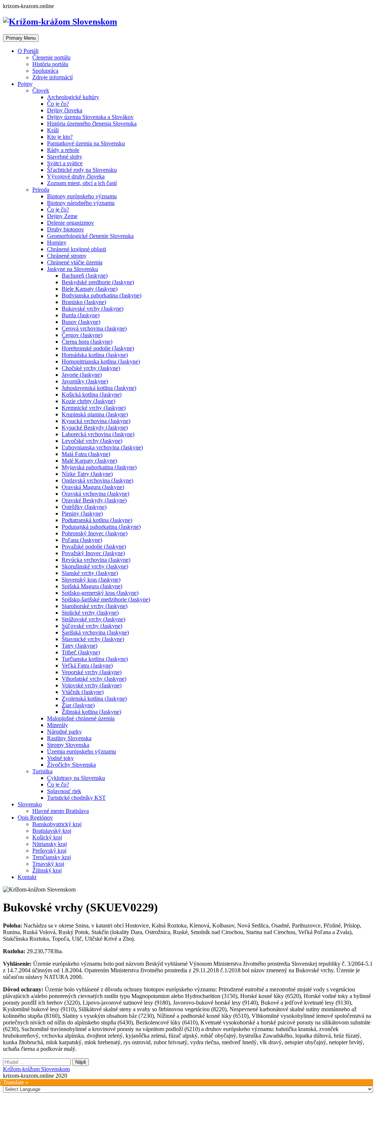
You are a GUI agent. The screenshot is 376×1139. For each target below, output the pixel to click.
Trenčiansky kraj (51, 857)
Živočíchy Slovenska (71, 765)
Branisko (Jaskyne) (84, 302)
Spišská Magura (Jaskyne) (92, 586)
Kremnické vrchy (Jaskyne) (94, 408)
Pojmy (25, 84)
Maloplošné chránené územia (81, 718)
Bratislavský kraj (51, 831)
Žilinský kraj (47, 870)
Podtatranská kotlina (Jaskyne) (97, 520)
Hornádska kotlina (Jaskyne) (95, 355)
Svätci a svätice (65, 163)
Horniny (56, 242)
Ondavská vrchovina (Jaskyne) (97, 480)
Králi (53, 130)
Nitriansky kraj (49, 844)
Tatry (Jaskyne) (79, 646)
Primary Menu (21, 38)
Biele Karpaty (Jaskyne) (90, 289)
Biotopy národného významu (81, 203)
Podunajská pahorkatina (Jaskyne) (101, 527)
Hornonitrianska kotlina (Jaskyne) (101, 361)
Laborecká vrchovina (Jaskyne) (98, 434)
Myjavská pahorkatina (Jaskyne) (99, 467)
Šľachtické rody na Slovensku (82, 170)
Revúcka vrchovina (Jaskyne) (96, 560)
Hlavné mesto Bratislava (60, 811)
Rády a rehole (63, 150)
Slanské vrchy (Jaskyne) (90, 573)
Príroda (40, 190)
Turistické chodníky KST (76, 798)
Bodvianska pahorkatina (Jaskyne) (101, 295)
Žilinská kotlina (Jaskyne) (91, 712)
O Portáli (28, 51)
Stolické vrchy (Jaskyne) (90, 613)
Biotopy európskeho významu (82, 196)
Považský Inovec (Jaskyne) (93, 553)
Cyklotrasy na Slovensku (76, 778)
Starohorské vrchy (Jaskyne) (94, 606)
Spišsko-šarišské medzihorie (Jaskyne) (106, 599)
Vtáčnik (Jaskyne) (83, 692)
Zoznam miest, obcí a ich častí (82, 183)
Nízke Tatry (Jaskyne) (87, 474)
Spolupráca (45, 71)
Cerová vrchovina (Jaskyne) (94, 328)
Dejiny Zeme (62, 216)
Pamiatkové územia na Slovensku (86, 143)
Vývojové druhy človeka (76, 176)
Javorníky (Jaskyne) (85, 381)
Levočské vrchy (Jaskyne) (92, 441)
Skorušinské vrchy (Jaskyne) (95, 566)
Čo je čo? (58, 104)
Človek (40, 90)
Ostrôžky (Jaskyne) (84, 507)
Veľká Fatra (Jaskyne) (87, 665)
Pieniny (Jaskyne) (82, 513)
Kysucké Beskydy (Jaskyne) (95, 427)
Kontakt (27, 877)
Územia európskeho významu (81, 751)
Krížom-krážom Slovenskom (36, 1069)
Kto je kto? (60, 137)
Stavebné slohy (64, 156)
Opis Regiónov (35, 817)
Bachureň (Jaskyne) (85, 275)
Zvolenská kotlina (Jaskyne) (94, 698)
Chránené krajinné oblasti (76, 249)
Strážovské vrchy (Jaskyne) (93, 619)
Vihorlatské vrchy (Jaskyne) (94, 679)
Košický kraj (47, 837)
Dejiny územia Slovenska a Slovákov (90, 117)
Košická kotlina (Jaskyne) (92, 394)
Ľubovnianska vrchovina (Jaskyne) (102, 447)
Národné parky (64, 731)
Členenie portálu (51, 57)
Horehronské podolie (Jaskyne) (98, 348)
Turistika (42, 771)
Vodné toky (60, 758)
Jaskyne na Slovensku (72, 269)
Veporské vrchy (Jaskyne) (92, 672)
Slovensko (30, 804)
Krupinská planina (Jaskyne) (95, 414)
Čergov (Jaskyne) (82, 335)
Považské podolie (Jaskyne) (94, 546)
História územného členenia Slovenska (92, 123)
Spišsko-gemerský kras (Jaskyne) (100, 593)
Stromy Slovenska (68, 745)
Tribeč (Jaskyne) (81, 652)
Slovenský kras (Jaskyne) (91, 579)
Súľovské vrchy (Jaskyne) (92, 626)
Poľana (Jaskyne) (82, 540)
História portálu (50, 64)
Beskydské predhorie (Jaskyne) (98, 282)
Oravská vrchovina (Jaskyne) (95, 494)
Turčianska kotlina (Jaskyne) (95, 659)
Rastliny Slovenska (69, 738)
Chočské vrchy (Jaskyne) (91, 368)
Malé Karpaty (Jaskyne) (89, 461)
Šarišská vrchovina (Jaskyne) (95, 632)
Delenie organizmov (70, 223)
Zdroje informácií (52, 77)
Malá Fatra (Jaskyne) (86, 454)
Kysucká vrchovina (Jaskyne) (96, 421)
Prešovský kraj (49, 850)
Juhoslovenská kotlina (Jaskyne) (99, 388)
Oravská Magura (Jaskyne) (93, 487)
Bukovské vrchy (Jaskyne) (92, 308)
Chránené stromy (67, 256)
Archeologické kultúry (73, 97)
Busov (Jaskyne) (81, 322)
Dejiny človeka (64, 110)
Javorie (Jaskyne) (82, 375)
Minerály (57, 725)
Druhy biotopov (65, 229)
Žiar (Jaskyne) (78, 705)
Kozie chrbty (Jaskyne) (88, 401)
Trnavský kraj (48, 864)
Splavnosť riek (64, 791)
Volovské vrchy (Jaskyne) (92, 685)
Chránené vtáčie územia (74, 262)
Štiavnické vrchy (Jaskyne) (93, 639)
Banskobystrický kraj (57, 824)
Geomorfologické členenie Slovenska (90, 236)
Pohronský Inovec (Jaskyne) (94, 533)
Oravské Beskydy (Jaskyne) (94, 500)
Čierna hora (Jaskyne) (87, 342)
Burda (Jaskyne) (81, 315)
